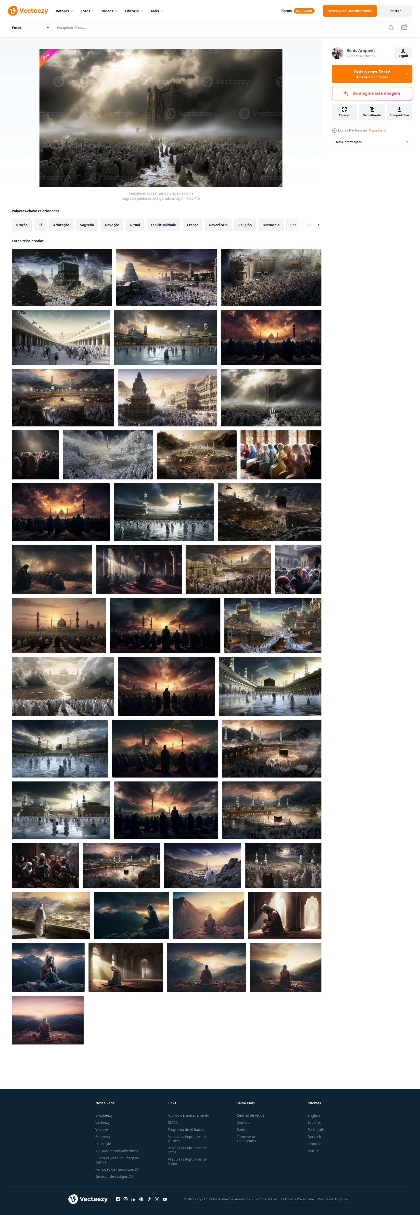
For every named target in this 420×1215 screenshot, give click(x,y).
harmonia (271, 225)
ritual (135, 225)
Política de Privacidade (297, 1199)
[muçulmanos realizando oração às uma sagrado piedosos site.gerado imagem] (62, 277)
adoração (61, 225)
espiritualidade (163, 225)
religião (245, 225)
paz (293, 225)
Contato (243, 1122)
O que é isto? (377, 130)
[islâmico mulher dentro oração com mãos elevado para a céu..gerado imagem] (131, 915)
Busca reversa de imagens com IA (117, 1160)
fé (40, 225)
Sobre (241, 1129)
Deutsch (314, 1136)
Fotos (85, 11)
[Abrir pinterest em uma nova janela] (141, 1199)
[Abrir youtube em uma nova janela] (165, 1199)
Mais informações (349, 142)
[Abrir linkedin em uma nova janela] (133, 1199)
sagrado (87, 225)
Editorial (132, 11)
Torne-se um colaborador (247, 1138)
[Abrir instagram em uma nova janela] (125, 1199)
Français (314, 1143)
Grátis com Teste (372, 74)
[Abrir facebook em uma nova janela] (118, 1199)
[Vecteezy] (28, 11)
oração (22, 225)
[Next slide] (314, 225)
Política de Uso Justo (333, 1199)
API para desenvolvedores (116, 1151)
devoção (112, 225)
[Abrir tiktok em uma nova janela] (149, 1199)
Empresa (102, 1136)
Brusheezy (104, 1115)
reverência (218, 225)
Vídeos (107, 11)
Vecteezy (102, 1122)
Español (314, 1122)
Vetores (62, 11)
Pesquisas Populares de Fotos (187, 1150)
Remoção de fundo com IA (117, 1169)
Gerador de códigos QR (114, 1176)
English (314, 1115)
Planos (286, 10)
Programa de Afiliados (186, 1129)
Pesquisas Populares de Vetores (187, 1138)
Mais (155, 11)
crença (192, 225)
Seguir (403, 56)
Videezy (101, 1129)
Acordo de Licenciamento (188, 1115)
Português (316, 1129)
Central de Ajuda (251, 1115)
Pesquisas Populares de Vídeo (187, 1161)
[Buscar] (391, 27)
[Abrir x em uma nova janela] (157, 1199)
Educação (103, 1143)
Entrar (395, 10)
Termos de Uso (266, 1199)
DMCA (173, 1122)
